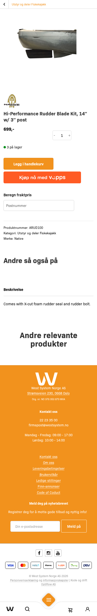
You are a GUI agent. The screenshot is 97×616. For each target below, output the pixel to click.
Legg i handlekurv (28, 163)
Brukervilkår (49, 474)
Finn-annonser (49, 486)
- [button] (54, 135)
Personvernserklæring (24, 580)
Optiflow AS (48, 584)
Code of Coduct (48, 492)
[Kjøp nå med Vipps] (42, 177)
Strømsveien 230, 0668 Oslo (48, 393)
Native (18, 238)
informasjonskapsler (56, 580)
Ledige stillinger (48, 480)
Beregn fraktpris (18, 194)
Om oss (48, 462)
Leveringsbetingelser (49, 468)
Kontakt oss (48, 456)
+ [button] (69, 135)
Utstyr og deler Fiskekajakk (29, 4)
